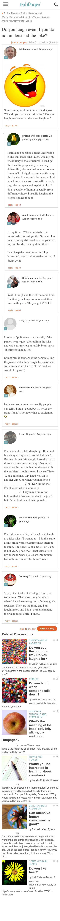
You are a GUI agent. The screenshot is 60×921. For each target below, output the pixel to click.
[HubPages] (30, 5)
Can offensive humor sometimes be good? (39, 818)
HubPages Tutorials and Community (37, 714)
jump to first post (28, 629)
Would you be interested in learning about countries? (40, 769)
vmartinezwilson (28, 517)
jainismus (24, 49)
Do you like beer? (37, 870)
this (47, 139)
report (15, 126)
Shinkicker (28, 278)
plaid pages (29, 215)
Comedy (33, 679)
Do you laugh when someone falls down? (39, 689)
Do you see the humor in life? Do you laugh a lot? (38, 653)
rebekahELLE (26, 387)
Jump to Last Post (19, 42)
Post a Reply (47, 628)
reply (7, 126)
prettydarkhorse (31, 136)
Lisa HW (23, 434)
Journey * (24, 576)
